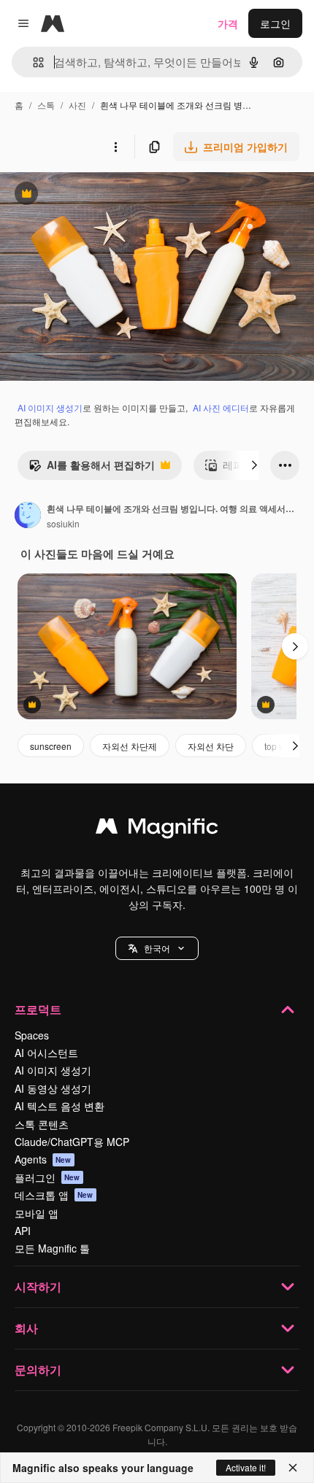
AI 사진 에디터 (221, 407)
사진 (77, 104)
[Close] (293, 1467)
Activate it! (246, 1467)
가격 (228, 23)
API (23, 1230)
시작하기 (38, 1286)
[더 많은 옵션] (115, 146)
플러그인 (47, 1177)
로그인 (275, 23)
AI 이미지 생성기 (50, 407)
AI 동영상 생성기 (53, 1088)
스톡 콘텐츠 (42, 1124)
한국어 (157, 948)
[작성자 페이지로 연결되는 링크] (28, 516)
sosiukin (63, 523)
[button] (157, 948)
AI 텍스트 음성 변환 (59, 1106)
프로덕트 (38, 1009)
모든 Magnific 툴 (52, 1248)
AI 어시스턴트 (46, 1052)
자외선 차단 (211, 746)
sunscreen (51, 746)
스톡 (46, 104)
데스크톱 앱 (54, 1195)
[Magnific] (157, 829)
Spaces (32, 1035)
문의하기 (38, 1369)
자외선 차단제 (129, 746)
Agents (43, 1159)
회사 (26, 1328)
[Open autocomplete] (32, 62)
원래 (84, 195)
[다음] (254, 465)
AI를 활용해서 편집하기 (91, 468)
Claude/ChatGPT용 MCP (72, 1141)
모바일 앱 (36, 1213)
